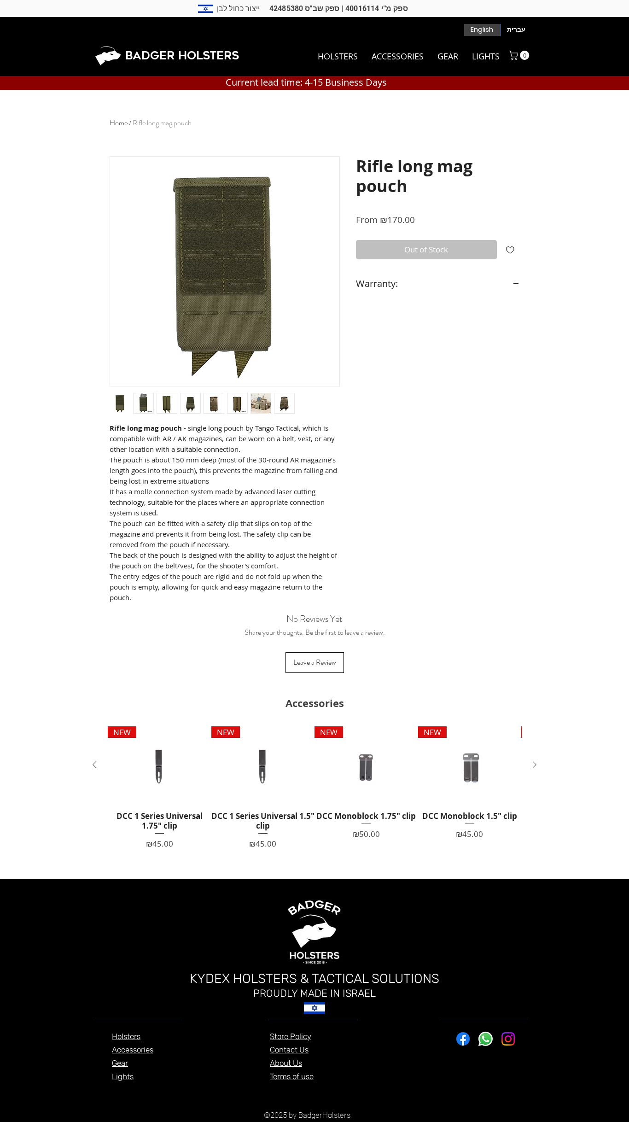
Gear (120, 1063)
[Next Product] (534, 764)
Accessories (132, 1049)
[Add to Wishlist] (510, 249)
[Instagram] (516, 1010)
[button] (520, 55)
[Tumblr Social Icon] (494, 1010)
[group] (314, 788)
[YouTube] (449, 1010)
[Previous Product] (94, 764)
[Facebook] (404, 1010)
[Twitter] (426, 1010)
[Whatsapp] (486, 1039)
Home (119, 122)
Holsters (126, 1036)
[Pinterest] (471, 1010)
